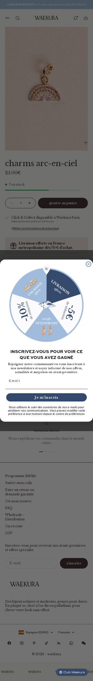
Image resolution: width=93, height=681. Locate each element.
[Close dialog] (88, 263)
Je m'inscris (46, 397)
